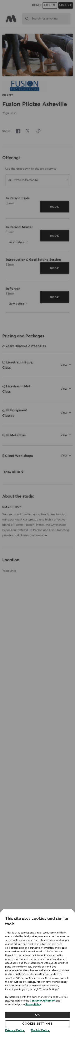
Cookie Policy (40, 1030)
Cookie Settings (37, 1023)
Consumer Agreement (42, 1001)
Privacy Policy (33, 1004)
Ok (37, 1014)
